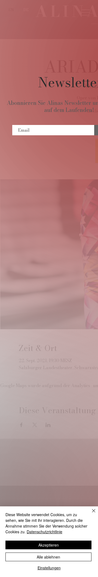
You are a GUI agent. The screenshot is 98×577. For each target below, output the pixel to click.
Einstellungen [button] (49, 567)
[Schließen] (90, 513)
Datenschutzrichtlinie (44, 531)
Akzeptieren (48, 545)
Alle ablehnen (48, 557)
